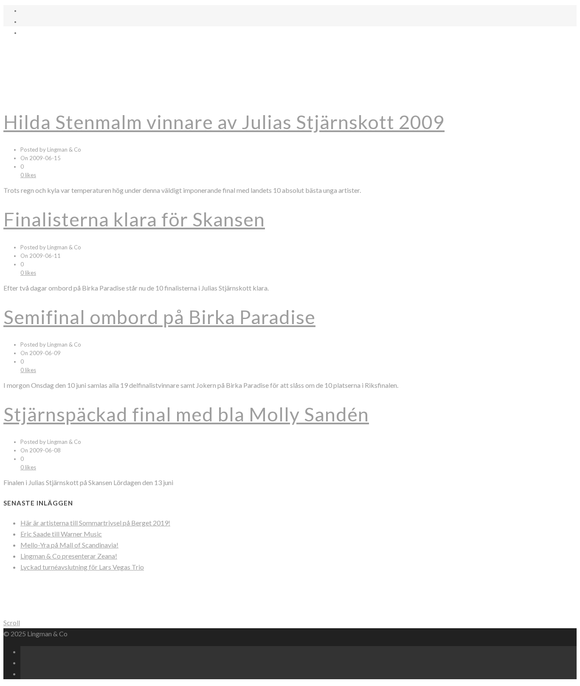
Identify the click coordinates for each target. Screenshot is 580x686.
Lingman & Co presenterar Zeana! (68, 556)
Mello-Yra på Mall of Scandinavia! (69, 545)
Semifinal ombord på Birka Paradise (159, 316)
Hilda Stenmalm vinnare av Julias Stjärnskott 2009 (224, 121)
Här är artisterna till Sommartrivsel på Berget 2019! (95, 523)
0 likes (28, 175)
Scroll (11, 622)
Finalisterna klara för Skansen (134, 219)
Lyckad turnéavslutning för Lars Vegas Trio (82, 567)
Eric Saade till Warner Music (61, 534)
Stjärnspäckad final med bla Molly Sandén (186, 414)
